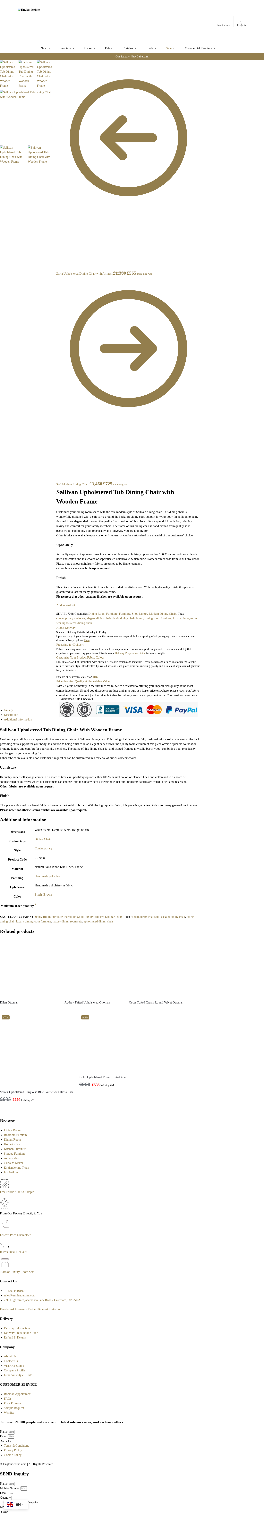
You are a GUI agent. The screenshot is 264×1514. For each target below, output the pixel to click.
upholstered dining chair (77, 623)
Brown (47, 894)
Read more (29, 1009)
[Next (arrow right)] (55, 86)
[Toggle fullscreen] (55, 72)
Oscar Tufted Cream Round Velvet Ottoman (156, 1002)
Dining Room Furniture (102, 613)
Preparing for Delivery (70, 644)
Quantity (6, 1497)
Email (4, 1436)
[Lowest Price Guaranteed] (5, 1230)
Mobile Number (10, 1488)
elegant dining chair (99, 618)
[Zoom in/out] (55, 77)
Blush (38, 894)
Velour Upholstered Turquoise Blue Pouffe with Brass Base (36, 1092)
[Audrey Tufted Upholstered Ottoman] (93, 968)
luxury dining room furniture (153, 618)
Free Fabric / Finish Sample (17, 1192)
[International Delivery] (5, 1247)
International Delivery (13, 1251)
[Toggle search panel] (61, 22)
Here (95, 676)
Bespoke (32, 1502)
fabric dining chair (123, 618)
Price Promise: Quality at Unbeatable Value (83, 681)
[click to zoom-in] (27, 116)
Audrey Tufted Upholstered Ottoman (87, 1002)
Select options (109, 1094)
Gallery (8, 710)
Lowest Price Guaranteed (15, 1235)
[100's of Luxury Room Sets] (5, 1267)
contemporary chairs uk (70, 618)
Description (11, 714)
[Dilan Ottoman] (29, 968)
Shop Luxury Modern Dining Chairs (154, 613)
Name (4, 1431)
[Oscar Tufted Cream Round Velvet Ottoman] (158, 968)
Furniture (124, 613)
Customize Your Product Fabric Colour (80, 657)
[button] (241, 22)
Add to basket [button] (37, 1109)
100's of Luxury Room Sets (17, 1271)
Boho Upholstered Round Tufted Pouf (103, 1077)
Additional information (18, 719)
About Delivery (66, 627)
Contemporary (43, 848)
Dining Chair (43, 839)
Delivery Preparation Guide (130, 653)
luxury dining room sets (67, 921)
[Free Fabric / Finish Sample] (4, 1187)
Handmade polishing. (48, 876)
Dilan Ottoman (9, 1002)
